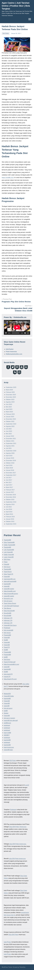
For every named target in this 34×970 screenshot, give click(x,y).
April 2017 (9, 485)
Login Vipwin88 (9, 557)
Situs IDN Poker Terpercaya (17, 826)
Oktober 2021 (10, 441)
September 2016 (11, 502)
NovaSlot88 (7, 613)
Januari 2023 (10, 416)
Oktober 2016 (10, 499)
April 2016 (9, 511)
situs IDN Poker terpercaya (17, 844)
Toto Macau (7, 608)
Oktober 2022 (10, 421)
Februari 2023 (10, 414)
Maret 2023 (9, 411)
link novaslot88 (8, 630)
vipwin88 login (8, 750)
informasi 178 (8, 618)
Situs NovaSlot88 (9, 610)
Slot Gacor (7, 567)
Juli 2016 (9, 507)
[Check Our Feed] (15, 374)
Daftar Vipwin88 (9, 554)
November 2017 (11, 472)
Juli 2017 (9, 477)
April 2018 (9, 465)
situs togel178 (8, 674)
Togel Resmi (8, 571)
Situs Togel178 (8, 574)
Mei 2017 (9, 482)
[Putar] (6, 333)
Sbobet (6, 713)
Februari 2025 (10, 392)
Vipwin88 (7, 576)
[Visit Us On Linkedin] (26, 369)
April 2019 (9, 455)
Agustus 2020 (10, 453)
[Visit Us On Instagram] (19, 374)
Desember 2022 (11, 419)
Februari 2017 (10, 490)
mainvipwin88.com (9, 579)
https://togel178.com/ (10, 679)
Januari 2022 (10, 436)
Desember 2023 (11, 394)
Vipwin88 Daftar (9, 696)
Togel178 (7, 647)
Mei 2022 (9, 433)
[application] (17, 327)
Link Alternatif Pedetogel (11, 606)
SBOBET (7, 735)
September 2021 (11, 443)
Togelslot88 (7, 540)
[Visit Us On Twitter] (12, 369)
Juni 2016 (9, 509)
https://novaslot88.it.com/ (11, 664)
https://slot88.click (8, 177)
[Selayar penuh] (28, 333)
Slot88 (6, 640)
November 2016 (11, 497)
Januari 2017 (10, 492)
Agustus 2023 (10, 402)
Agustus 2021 (10, 446)
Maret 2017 (9, 487)
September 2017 (11, 475)
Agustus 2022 (10, 426)
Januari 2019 (10, 458)
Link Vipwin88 (8, 552)
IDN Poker (7, 559)
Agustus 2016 (10, 504)
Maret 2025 (9, 390)
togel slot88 (7, 732)
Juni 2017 (9, 480)
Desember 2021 (11, 438)
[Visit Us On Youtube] (21, 369)
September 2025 (11, 387)
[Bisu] (25, 333)
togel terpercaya (9, 747)
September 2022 (11, 424)
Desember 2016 (11, 494)
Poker (5, 562)
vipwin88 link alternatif (11, 720)
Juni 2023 (9, 404)
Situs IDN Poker (13, 934)
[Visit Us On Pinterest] (17, 369)
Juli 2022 (9, 429)
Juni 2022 (9, 431)
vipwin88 (6, 586)
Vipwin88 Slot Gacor (10, 625)
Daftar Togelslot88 (9, 545)
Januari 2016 (10, 519)
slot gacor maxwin (9, 718)
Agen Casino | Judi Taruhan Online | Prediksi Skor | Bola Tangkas (16, 6)
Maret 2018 (9, 468)
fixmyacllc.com (8, 598)
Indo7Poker (7, 942)
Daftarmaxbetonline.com (14, 354)
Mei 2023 (9, 407)
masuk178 (7, 676)
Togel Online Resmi (10, 603)
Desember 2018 (11, 460)
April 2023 (9, 409)
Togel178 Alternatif (9, 662)
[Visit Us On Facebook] (8, 369)
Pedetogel (7, 628)
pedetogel (7, 725)
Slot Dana (7, 659)
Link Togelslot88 (9, 549)
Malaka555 (7, 693)
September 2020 (11, 450)
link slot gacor (8, 601)
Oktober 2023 (10, 399)
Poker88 (6, 564)
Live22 (27, 785)
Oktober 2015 (10, 521)
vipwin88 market (9, 589)
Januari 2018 (10, 470)
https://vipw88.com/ (10, 591)
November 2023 (11, 397)
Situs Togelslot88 (9, 542)
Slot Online (6, 33)
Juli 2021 (9, 448)
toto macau (7, 632)
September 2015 (11, 524)
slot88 (6, 657)
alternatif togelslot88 (10, 581)
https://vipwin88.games (11, 593)
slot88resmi (7, 723)
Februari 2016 (10, 516)
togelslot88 (7, 584)
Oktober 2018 (10, 463)
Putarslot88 (7, 635)
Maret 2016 (9, 514)
